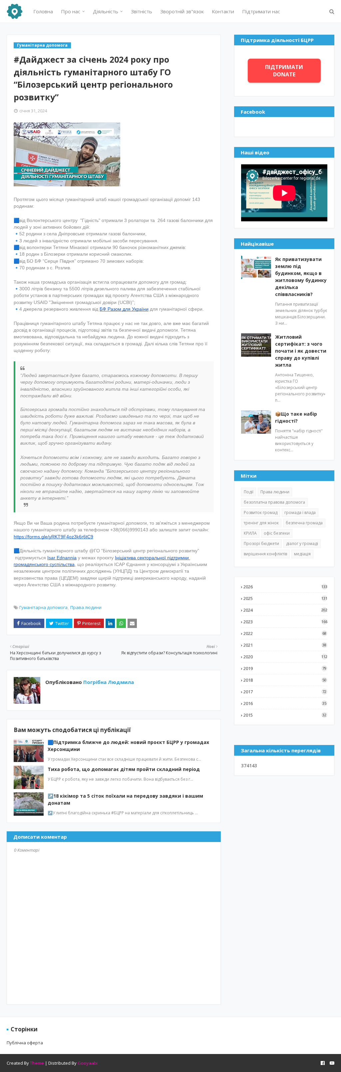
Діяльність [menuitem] (105, 11)
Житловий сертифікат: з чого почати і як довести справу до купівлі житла (300, 351)
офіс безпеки (277, 533)
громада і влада (300, 512)
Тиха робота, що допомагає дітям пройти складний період (124, 769)
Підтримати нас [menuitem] (261, 11)
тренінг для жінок (261, 523)
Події (248, 492)
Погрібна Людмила (108, 682)
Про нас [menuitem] (70, 11)
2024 (285, 610)
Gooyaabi (88, 1063)
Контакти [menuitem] (223, 11)
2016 (284, 703)
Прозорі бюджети (261, 543)
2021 (284, 645)
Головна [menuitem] (43, 11)
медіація (302, 554)
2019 (284, 668)
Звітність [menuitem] (141, 11)
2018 (284, 680)
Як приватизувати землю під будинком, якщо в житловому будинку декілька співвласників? (301, 276)
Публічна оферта (25, 1043)
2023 (285, 622)
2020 (285, 657)
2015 (284, 715)
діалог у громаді (302, 543)
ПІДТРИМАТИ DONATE (284, 70)
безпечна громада (304, 523)
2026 (285, 587)
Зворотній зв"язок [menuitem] (182, 11)
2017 (284, 692)
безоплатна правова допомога (274, 502)
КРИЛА (250, 533)
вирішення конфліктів (265, 554)
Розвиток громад (260, 512)
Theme (37, 1063)
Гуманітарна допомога (43, 607)
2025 (285, 598)
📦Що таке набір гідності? (296, 417)
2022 (284, 633)
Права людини (86, 607)
